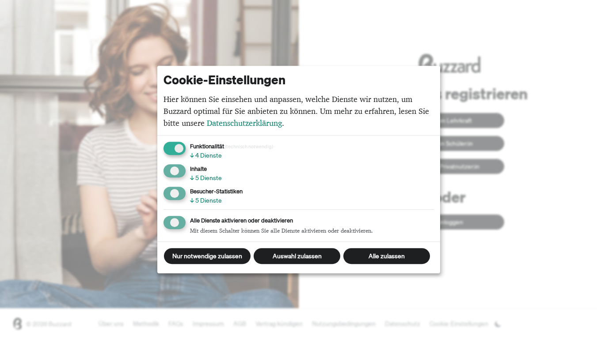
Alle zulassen (387, 256)
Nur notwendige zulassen (207, 256)
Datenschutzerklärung (244, 123)
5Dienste (206, 178)
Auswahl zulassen (297, 256)
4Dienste (206, 155)
